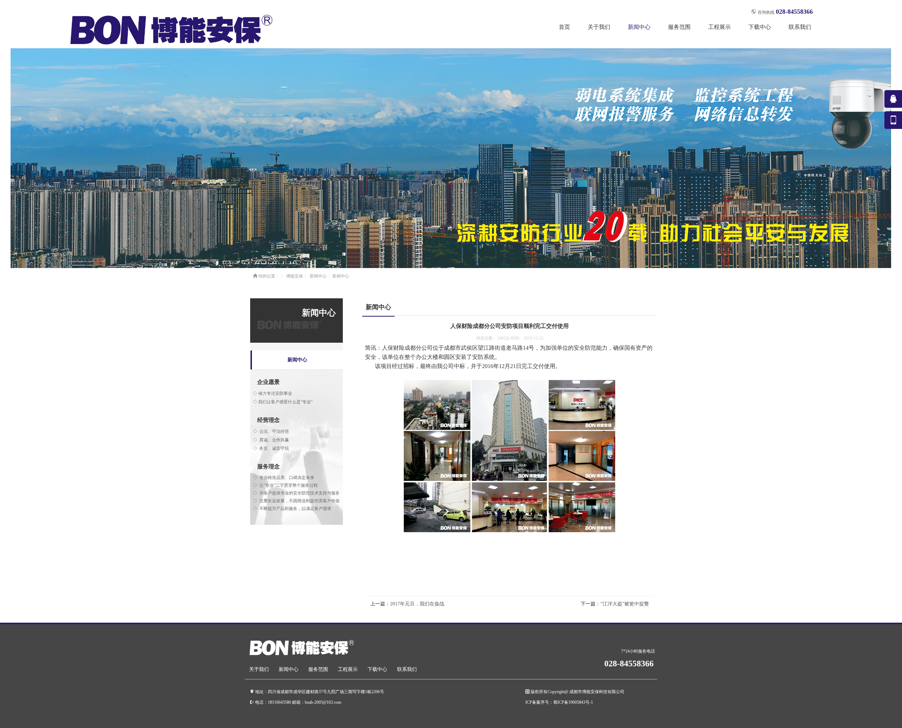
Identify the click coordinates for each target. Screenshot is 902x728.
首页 (564, 27)
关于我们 (259, 669)
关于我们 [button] (599, 27)
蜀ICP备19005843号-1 (573, 702)
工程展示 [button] (719, 27)
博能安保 (294, 276)
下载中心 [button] (759, 27)
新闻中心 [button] (639, 27)
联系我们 (800, 27)
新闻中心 (318, 276)
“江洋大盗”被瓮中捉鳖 (624, 603)
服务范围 (318, 669)
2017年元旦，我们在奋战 (417, 603)
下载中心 (377, 669)
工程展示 (348, 669)
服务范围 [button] (679, 27)
